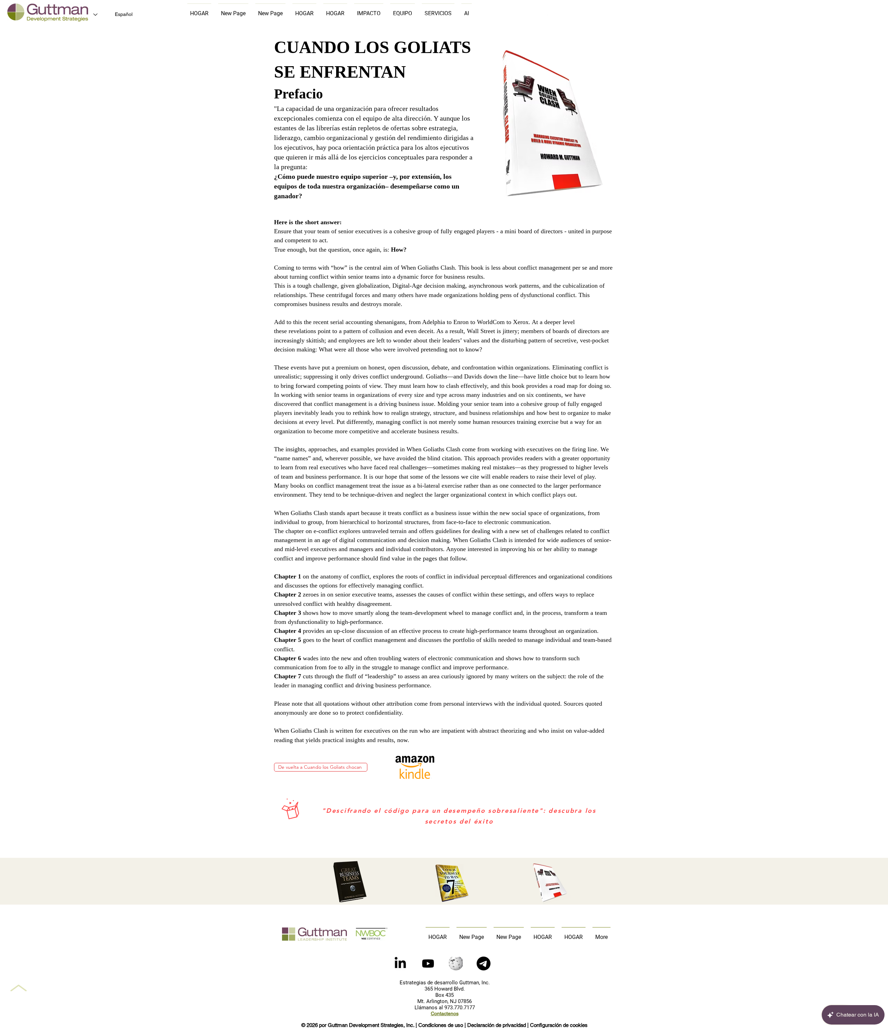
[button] (483, 963)
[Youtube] (428, 963)
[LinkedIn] (400, 963)
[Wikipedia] (456, 963)
